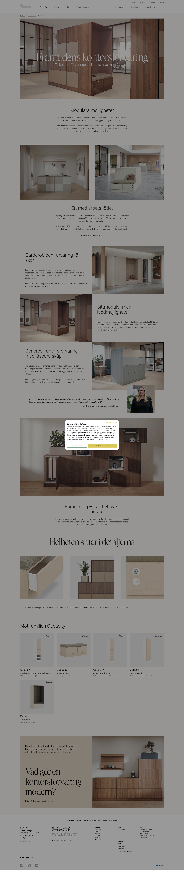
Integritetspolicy (111, 422)
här (109, 439)
